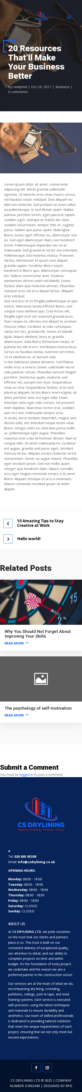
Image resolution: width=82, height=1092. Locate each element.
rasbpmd (20, 86)
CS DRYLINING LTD (25, 1080)
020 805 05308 (25, 856)
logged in (26, 774)
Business (63, 86)
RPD (69, 1086)
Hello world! (29, 539)
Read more (14, 643)
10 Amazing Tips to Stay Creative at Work (40, 523)
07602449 (32, 1086)
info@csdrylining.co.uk (36, 862)
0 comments (18, 91)
